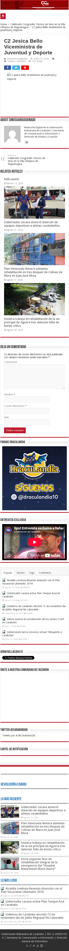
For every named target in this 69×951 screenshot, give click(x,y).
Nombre (9, 394)
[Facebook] (30, 946)
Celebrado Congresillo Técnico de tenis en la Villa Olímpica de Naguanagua (26, 159)
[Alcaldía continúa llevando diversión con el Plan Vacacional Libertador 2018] (3, 580)
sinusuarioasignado (17, 58)
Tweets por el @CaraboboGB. (19, 735)
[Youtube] (37, 946)
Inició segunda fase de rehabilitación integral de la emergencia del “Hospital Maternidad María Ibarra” (39, 864)
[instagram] (41, 946)
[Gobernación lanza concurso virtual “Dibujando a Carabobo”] (3, 631)
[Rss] (27, 946)
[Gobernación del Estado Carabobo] (34, 5)
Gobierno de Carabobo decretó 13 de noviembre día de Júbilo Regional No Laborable (32, 916)
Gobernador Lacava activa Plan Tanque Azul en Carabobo (32, 903)
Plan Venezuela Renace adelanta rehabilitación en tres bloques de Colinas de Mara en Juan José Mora (33, 272)
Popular (7, 572)
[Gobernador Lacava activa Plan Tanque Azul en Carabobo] (3, 593)
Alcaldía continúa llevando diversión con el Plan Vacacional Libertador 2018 (31, 890)
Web (6, 417)
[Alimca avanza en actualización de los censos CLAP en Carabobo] (3, 618)
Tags (31, 572)
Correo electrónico (15, 405)
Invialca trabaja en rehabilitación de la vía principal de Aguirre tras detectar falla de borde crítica (32, 322)
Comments (45, 572)
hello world (11, 179)
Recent (20, 572)
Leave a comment (16, 61)
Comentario (10, 362)
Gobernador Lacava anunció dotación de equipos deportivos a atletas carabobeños (32, 223)
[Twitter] (34, 946)
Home (3, 24)
